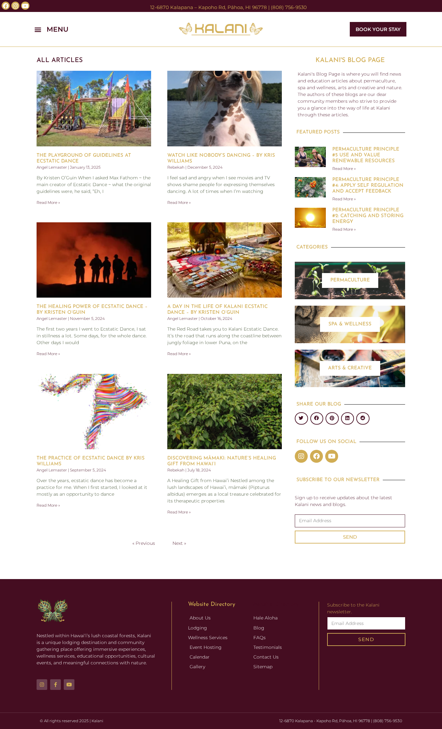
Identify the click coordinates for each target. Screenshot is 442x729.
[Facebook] (316, 456)
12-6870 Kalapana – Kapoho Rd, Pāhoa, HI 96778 (208, 7)
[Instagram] (301, 456)
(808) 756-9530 (289, 7)
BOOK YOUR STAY (378, 29)
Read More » (48, 202)
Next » (179, 543)
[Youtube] (331, 456)
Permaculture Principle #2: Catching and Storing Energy (367, 216)
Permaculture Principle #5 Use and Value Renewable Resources (365, 155)
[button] (95, 29)
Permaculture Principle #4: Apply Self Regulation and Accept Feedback (367, 185)
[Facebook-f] (55, 684)
